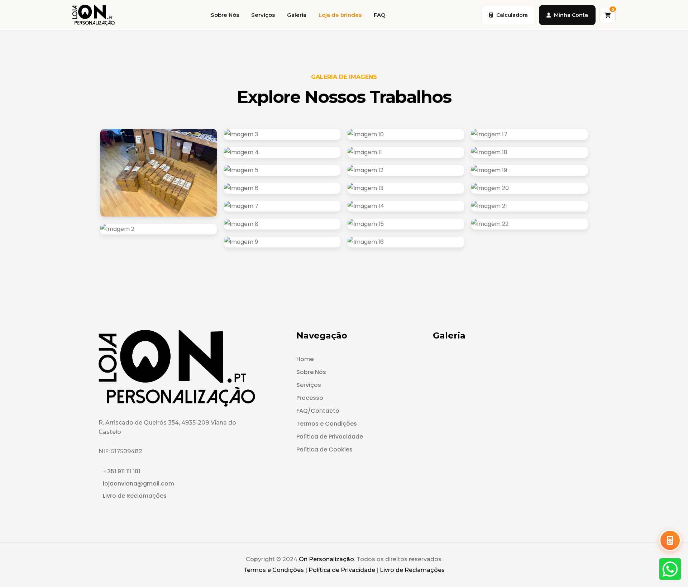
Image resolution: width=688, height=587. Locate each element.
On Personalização (326, 559)
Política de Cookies (324, 449)
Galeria (296, 14)
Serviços (263, 14)
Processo (309, 398)
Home (305, 359)
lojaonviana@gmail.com (138, 483)
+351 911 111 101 (121, 471)
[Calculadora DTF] (670, 540)
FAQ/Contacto (317, 411)
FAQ (380, 14)
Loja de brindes (340, 14)
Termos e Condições (326, 424)
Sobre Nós (225, 14)
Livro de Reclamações (135, 496)
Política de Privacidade (329, 436)
